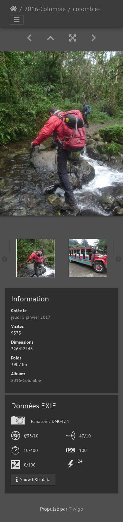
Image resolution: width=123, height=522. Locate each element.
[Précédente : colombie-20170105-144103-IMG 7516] (29, 38)
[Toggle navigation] (17, 20)
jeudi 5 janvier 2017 (30, 317)
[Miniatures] (50, 38)
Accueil (13, 9)
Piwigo (75, 509)
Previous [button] (5, 259)
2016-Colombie (45, 9)
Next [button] (118, 259)
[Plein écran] (73, 38)
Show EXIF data (34, 479)
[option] (35, 258)
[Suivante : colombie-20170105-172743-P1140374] (94, 38)
